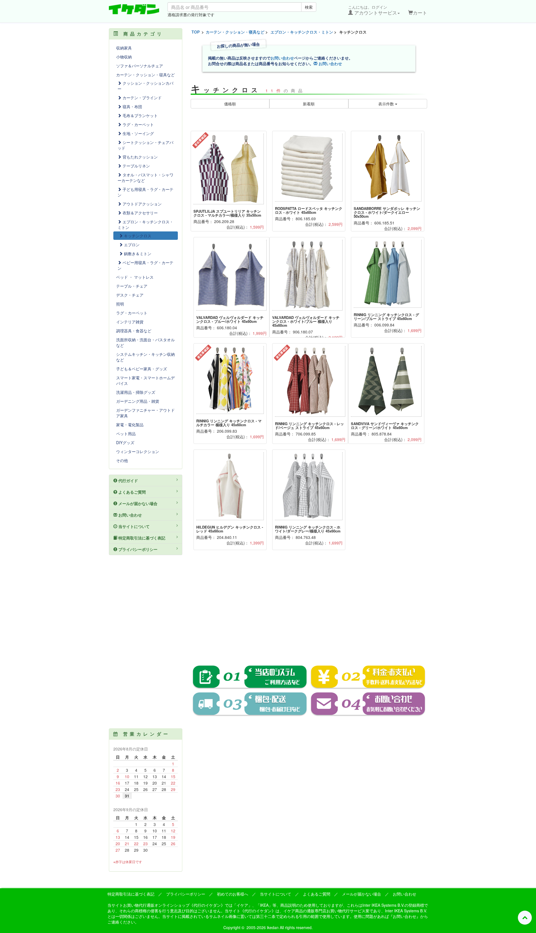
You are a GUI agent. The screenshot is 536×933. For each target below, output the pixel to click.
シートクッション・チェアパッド (145, 145)
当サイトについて (133, 526)
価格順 (230, 103)
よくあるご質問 (131, 492)
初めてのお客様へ (232, 894)
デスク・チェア (129, 295)
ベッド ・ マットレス (135, 277)
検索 (309, 7)
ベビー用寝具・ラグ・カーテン (145, 265)
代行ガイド (127, 480)
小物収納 (124, 57)
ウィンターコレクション (137, 451)
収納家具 (124, 48)
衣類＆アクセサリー (139, 213)
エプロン (131, 244)
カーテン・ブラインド (141, 97)
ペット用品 (126, 433)
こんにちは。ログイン (372, 10)
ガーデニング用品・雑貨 (137, 401)
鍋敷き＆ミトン (137, 253)
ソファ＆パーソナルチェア (139, 65)
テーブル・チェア (131, 286)
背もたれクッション (139, 157)
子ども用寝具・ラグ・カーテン (145, 192)
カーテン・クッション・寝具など (235, 32)
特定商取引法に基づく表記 (141, 538)
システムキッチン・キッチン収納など (145, 357)
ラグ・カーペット (137, 124)
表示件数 (386, 103)
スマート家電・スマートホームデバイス (145, 380)
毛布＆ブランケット (139, 115)
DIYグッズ (125, 442)
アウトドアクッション (141, 204)
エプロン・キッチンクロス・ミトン (302, 32)
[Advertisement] (309, 611)
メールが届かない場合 (137, 503)
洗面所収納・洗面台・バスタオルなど (145, 342)
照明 (120, 304)
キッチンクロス (137, 235)
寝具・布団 (131, 106)
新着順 (309, 103)
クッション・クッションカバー (145, 85)
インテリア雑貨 (129, 322)
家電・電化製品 (129, 424)
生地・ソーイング (137, 133)
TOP (196, 32)
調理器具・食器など (133, 330)
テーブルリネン (135, 166)
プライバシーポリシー (137, 549)
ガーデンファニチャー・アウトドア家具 (145, 412)
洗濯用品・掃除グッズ (135, 392)
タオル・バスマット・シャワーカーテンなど (145, 177)
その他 (122, 460)
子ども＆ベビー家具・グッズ (141, 368)
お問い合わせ (282, 58)
